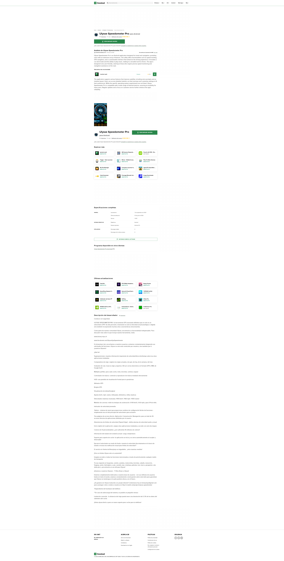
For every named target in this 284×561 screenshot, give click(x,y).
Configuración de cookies (153, 549)
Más (187, 3)
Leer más (155, 52)
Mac (163, 2)
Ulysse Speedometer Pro (119, 33)
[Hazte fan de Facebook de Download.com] (176, 538)
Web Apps (180, 2)
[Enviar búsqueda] (107, 3)
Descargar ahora (110, 41)
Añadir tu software (125, 540)
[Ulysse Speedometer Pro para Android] (96, 35)
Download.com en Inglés (126, 545)
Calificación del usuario (117, 36)
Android (173, 2)
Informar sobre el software (127, 239)
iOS (167, 2)
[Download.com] (99, 3)
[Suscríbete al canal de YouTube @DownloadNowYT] (181, 538)
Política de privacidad (152, 537)
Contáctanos (124, 542)
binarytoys (123, 315)
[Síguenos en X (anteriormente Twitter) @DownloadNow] (179, 538)
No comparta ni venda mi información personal (153, 546)
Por (102, 36)
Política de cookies (152, 542)
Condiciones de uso (152, 540)
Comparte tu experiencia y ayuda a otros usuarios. (133, 45)
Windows (156, 2)
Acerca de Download (125, 537)
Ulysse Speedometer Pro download (103, 249)
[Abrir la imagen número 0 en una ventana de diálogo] (100, 114)
